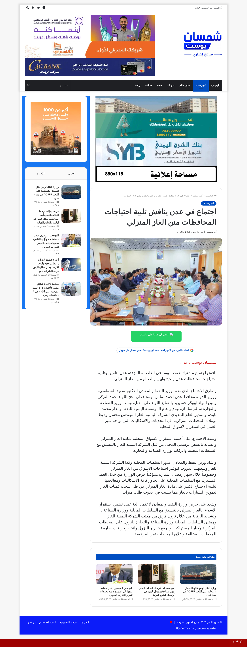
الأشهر (71, 173)
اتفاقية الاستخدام (47, 622)
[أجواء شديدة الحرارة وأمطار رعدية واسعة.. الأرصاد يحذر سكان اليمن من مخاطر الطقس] (71, 264)
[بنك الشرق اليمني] (156, 151)
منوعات (170, 85)
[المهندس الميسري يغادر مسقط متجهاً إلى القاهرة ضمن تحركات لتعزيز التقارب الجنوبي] (114, 574)
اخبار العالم (185, 85)
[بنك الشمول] (156, 125)
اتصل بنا (85, 622)
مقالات (148, 85)
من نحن (32, 622)
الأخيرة (40, 173)
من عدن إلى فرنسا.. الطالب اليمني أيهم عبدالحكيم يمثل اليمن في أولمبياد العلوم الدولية (156, 591)
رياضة (137, 85)
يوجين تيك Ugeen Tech (188, 628)
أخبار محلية (200, 85)
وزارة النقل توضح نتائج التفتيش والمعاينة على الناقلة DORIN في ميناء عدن (199, 591)
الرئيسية (215, 85)
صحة (159, 85)
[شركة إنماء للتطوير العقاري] (156, 104)
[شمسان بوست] (202, 43)
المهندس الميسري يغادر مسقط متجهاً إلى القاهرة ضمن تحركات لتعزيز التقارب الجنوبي (116, 591)
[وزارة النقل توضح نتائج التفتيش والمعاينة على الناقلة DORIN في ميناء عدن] (198, 574)
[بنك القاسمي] (56, 154)
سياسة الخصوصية (68, 622)
